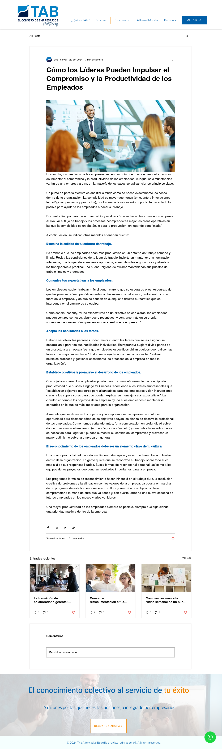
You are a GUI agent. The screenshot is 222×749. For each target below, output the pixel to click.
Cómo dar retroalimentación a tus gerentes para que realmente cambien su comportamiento (107, 600)
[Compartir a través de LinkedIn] (65, 527)
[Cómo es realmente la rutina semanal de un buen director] (166, 578)
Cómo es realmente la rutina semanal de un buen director (165, 600)
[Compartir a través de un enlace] (73, 527)
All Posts (34, 35)
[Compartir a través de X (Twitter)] (56, 527)
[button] (170, 20)
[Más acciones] (172, 60)
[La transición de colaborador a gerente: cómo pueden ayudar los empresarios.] (54, 578)
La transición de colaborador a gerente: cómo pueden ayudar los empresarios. (52, 600)
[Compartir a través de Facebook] (48, 527)
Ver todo (186, 557)
